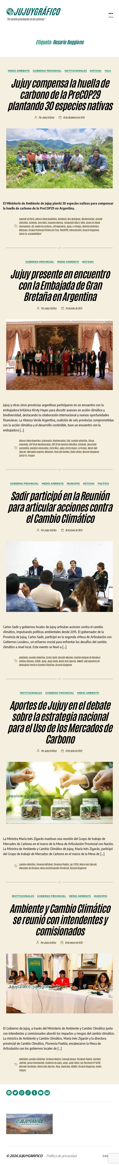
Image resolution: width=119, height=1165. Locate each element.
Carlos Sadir (51, 657)
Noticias (95, 70)
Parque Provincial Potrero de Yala (43, 229)
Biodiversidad (87, 218)
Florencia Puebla (61, 864)
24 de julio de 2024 (73, 308)
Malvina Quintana (90, 226)
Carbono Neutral (53, 1058)
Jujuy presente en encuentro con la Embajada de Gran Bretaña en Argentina (59, 284)
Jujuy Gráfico (48, 117)
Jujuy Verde (52, 661)
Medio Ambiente (19, 70)
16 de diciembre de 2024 (73, 117)
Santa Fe (23, 233)
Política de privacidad (61, 1156)
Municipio (73, 483)
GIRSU (37, 661)
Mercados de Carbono (29, 867)
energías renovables (39, 447)
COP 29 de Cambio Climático (64, 444)
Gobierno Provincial (47, 70)
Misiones (23, 229)
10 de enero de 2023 (74, 942)
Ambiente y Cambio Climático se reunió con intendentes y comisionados (59, 919)
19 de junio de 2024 (73, 530)
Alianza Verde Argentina (46, 218)
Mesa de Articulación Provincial (54, 867)
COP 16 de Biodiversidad (39, 444)
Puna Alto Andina (61, 451)
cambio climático (79, 440)
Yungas (31, 455)
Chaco (91, 440)
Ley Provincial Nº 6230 (90, 1062)
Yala (108, 70)
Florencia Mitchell (44, 864)
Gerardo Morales (65, 657)
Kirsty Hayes (71, 447)
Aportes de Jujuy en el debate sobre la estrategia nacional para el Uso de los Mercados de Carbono (59, 721)
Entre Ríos (42, 222)
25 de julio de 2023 (73, 750)
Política (103, 483)
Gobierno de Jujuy (53, 1062)
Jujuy (68, 226)
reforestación (75, 229)
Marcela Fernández (27, 1066)
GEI (32, 226)
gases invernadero (35, 1062)
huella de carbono (43, 226)
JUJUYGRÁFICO (30, 1156)
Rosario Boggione (90, 229)
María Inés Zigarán (67, 661)
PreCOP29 (64, 229)
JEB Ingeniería (58, 226)
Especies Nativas (55, 222)
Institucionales (76, 70)
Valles (98, 1066)
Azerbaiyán (46, 440)
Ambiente (61, 218)
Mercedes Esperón (35, 451)
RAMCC (80, 661)
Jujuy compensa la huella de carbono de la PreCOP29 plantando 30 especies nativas (59, 93)
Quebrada (65, 1066)
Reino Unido (75, 451)
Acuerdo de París (26, 218)
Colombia (23, 444)
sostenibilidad (34, 233)
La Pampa (76, 226)
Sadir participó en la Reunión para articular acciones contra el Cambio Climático (59, 506)
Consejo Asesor (69, 1058)
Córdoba (33, 222)
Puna (57, 1066)
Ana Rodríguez (73, 218)
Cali (68, 440)
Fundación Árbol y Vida (74, 222)
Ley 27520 (74, 864)
